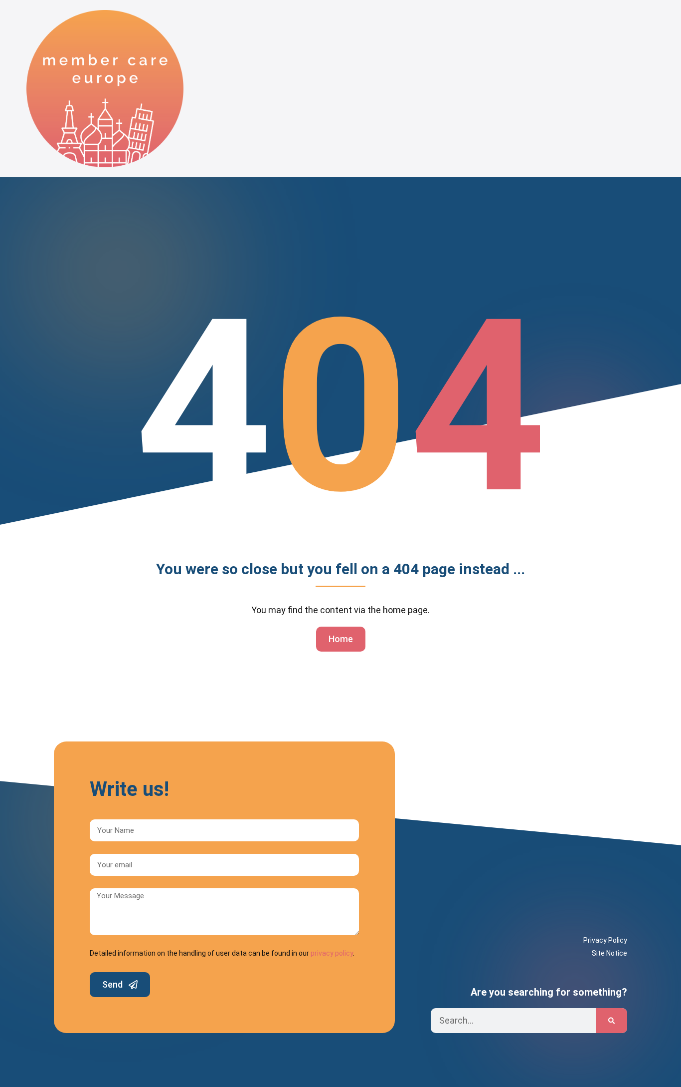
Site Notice (609, 953)
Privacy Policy (605, 940)
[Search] (611, 1020)
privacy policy (332, 953)
